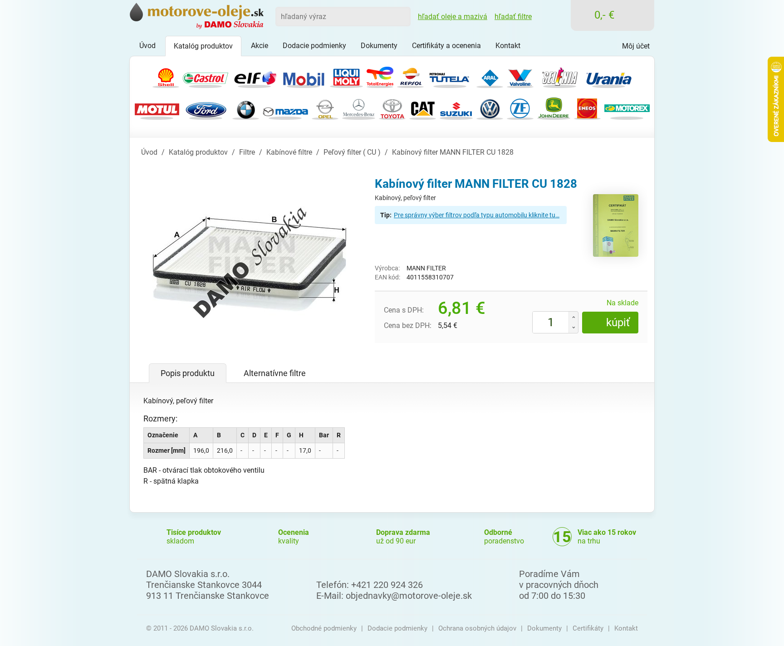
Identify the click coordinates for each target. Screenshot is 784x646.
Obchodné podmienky (324, 628)
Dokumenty (544, 628)
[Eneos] (587, 107)
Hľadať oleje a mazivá (452, 16)
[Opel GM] (325, 107)
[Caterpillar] (422, 107)
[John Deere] (553, 107)
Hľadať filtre (513, 16)
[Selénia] (560, 76)
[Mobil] (303, 76)
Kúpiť (618, 322)
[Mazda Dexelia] (285, 107)
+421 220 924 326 (387, 584)
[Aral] (489, 76)
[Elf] (254, 76)
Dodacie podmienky (397, 628)
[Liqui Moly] (346, 76)
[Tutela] (450, 76)
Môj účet (636, 46)
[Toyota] (392, 107)
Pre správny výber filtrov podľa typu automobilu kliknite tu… (476, 215)
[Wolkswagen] (489, 107)
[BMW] (245, 107)
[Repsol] (410, 76)
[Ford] (206, 107)
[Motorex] (627, 107)
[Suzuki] (456, 107)
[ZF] (520, 107)
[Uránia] (609, 76)
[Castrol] (205, 76)
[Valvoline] (520, 76)
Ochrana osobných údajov (477, 628)
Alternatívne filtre (275, 373)
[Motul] (157, 107)
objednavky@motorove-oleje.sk (409, 595)
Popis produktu (188, 373)
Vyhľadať (400, 16)
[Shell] (165, 76)
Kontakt (626, 628)
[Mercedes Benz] (358, 107)
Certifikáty (588, 628)
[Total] (380, 76)
